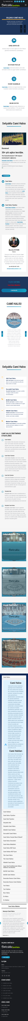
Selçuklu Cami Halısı (7, 160)
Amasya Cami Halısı (9, 911)
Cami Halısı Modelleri (7, 914)
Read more (5, 935)
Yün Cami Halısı (6, 995)
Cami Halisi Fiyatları (12, 913)
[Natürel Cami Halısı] (14, 582)
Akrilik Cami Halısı (7, 985)
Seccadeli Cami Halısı (8, 993)
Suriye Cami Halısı (5, 1009)
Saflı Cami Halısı (6, 990)
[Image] (14, 320)
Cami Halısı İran (5, 1014)
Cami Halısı (18, 913)
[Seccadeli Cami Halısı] (14, 653)
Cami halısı (8, 183)
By (5, 915)
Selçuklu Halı (17, 914)
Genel (13, 914)
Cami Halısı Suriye (5, 1005)
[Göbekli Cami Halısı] (14, 617)
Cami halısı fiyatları (10, 207)
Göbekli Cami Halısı (7, 983)
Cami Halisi (5, 913)
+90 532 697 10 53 (9, 1)
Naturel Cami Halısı (7, 988)
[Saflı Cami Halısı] (14, 546)
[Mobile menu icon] (26, 5)
